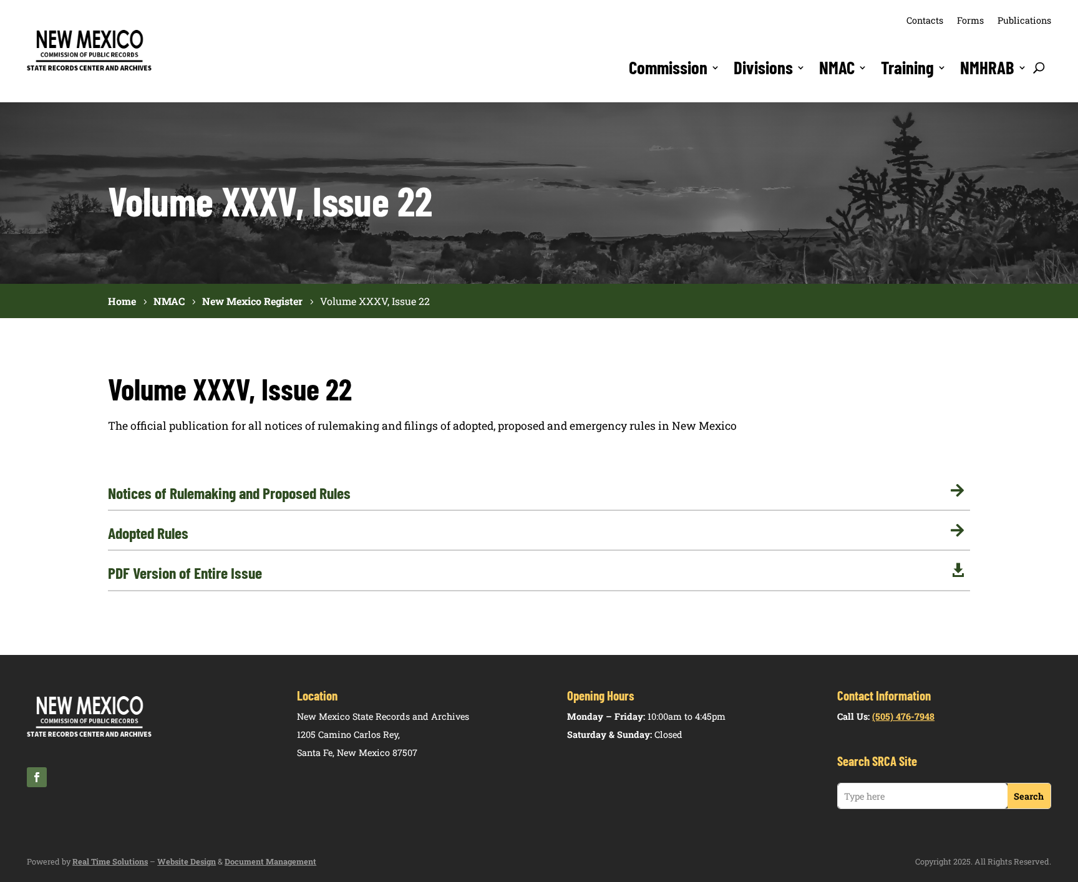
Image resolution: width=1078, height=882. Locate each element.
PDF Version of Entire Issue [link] (185, 572)
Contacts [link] (924, 20)
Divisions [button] (763, 67)
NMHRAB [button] (987, 67)
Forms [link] (970, 20)
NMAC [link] (837, 67)
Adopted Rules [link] (148, 532)
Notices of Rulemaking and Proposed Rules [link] (229, 493)
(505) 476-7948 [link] (903, 716)
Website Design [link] (186, 861)
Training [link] (907, 67)
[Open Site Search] (1039, 67)
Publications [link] (1024, 20)
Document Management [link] (270, 861)
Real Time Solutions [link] (110, 861)
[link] (89, 68)
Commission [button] (668, 67)
